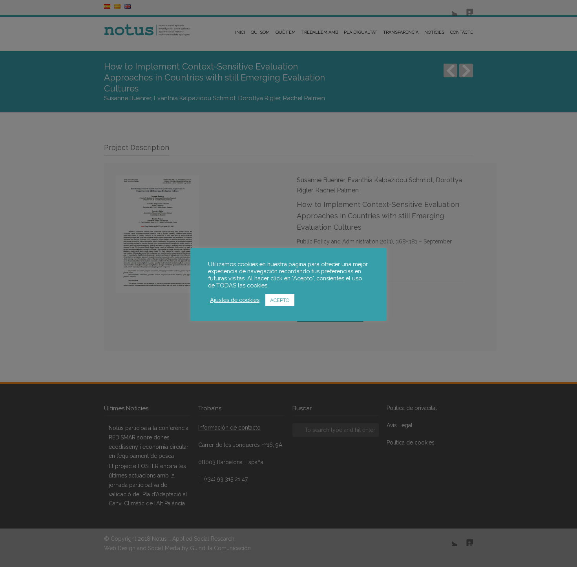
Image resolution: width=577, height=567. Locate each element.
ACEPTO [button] (280, 300)
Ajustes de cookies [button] (234, 299)
